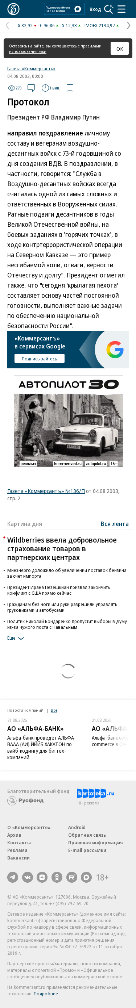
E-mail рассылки (87, 850)
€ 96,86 (47, 25)
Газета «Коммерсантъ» (31, 68)
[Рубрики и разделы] (121, 9)
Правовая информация (95, 842)
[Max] (86, 877)
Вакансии (18, 857)
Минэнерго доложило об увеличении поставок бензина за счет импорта (67, 573)
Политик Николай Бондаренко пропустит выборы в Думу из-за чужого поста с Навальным (67, 624)
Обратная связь (87, 835)
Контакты (19, 842)
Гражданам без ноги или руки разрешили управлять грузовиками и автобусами (62, 607)
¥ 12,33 (69, 25)
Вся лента (115, 524)
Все (54, 710)
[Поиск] (108, 9)
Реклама (17, 850)
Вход (95, 9)
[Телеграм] (12, 877)
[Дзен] (42, 877)
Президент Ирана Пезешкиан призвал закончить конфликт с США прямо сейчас (58, 590)
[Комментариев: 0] (31, 88)
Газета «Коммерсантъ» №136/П (46, 490)
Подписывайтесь (39, 358)
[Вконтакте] (27, 877)
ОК (119, 48)
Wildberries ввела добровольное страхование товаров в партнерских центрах (62, 548)
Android (77, 827)
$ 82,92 (25, 25)
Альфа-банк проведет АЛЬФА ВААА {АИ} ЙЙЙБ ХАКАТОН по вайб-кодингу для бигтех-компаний (40, 747)
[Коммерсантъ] (13, 9)
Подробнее (46, 993)
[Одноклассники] (56, 877)
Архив (14, 835)
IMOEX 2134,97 (99, 25)
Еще (11, 638)
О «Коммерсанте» (29, 827)
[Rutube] (71, 877)
